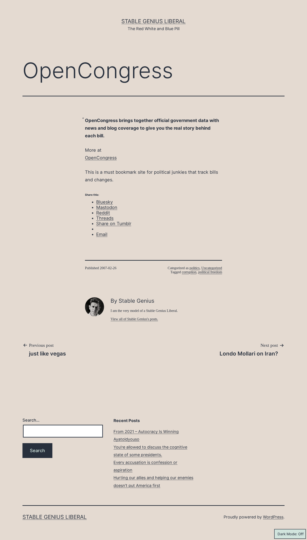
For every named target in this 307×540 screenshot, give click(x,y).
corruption (189, 272)
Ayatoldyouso (126, 439)
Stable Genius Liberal (153, 21)
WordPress (273, 517)
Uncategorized (211, 268)
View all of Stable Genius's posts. (134, 319)
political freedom (210, 272)
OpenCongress (101, 157)
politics (194, 268)
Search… (31, 420)
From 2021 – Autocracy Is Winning (146, 431)
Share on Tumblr (113, 223)
